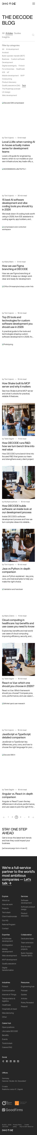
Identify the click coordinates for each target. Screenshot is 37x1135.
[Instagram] (14, 1061)
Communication (8, 991)
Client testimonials (9, 917)
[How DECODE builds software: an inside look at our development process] (18, 482)
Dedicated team (27, 939)
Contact (5, 929)
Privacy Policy (17, 1125)
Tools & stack (7, 1043)
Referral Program (8, 925)
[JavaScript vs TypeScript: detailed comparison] (18, 715)
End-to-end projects (26, 948)
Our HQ (5, 921)
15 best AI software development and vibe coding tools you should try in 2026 (17, 205)
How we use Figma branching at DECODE (15, 268)
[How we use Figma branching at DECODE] (18, 242)
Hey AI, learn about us (26, 1126)
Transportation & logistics (8, 1000)
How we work (7, 905)
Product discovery (25, 915)
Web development (9, 956)
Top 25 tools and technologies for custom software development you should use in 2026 (17, 322)
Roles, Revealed (27, 1003)
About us (5, 901)
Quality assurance (9, 964)
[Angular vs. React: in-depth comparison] (18, 770)
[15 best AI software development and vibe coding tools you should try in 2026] (18, 180)
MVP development (9, 960)
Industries (6, 983)
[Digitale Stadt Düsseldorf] (21, 1103)
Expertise (6, 935)
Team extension (27, 943)
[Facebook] (7, 1061)
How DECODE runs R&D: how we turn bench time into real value (18, 446)
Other (4, 1017)
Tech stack (6, 913)
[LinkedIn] (10, 1061)
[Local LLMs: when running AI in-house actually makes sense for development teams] (18, 118)
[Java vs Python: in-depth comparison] (18, 545)
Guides (24, 995)
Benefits (5, 1035)
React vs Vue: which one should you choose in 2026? (18, 685)
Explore (5, 897)
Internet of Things (9, 995)
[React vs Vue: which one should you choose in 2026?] (18, 659)
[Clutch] (3, 1061)
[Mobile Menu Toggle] (33, 4)
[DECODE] (9, 4)
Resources (25, 983)
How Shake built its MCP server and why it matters (16, 385)
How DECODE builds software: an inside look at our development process (17, 509)
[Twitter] (18, 1061)
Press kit (24, 1007)
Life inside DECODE (10, 1031)
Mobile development (7, 950)
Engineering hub (27, 987)
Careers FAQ (7, 1047)
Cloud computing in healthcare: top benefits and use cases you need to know (18, 623)
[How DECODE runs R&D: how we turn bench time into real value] (18, 419)
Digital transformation (8, 969)
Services (24, 897)
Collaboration (26, 935)
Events (5, 1039)
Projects (5, 909)
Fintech (5, 987)
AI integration (7, 945)
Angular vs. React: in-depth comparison (17, 796)
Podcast (24, 991)
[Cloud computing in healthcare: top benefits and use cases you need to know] (18, 600)
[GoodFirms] (12, 1109)
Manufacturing (8, 1013)
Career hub (6, 1023)
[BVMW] (7, 1103)
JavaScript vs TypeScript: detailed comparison (16, 736)
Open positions (8, 1027)
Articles (24, 999)
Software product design (28, 908)
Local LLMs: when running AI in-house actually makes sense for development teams (18, 147)
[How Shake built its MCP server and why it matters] (18, 359)
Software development (26, 902)
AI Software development (7, 940)
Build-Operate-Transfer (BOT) (27, 954)
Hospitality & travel (9, 1009)
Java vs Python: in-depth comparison (16, 571)
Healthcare (6, 1005)
